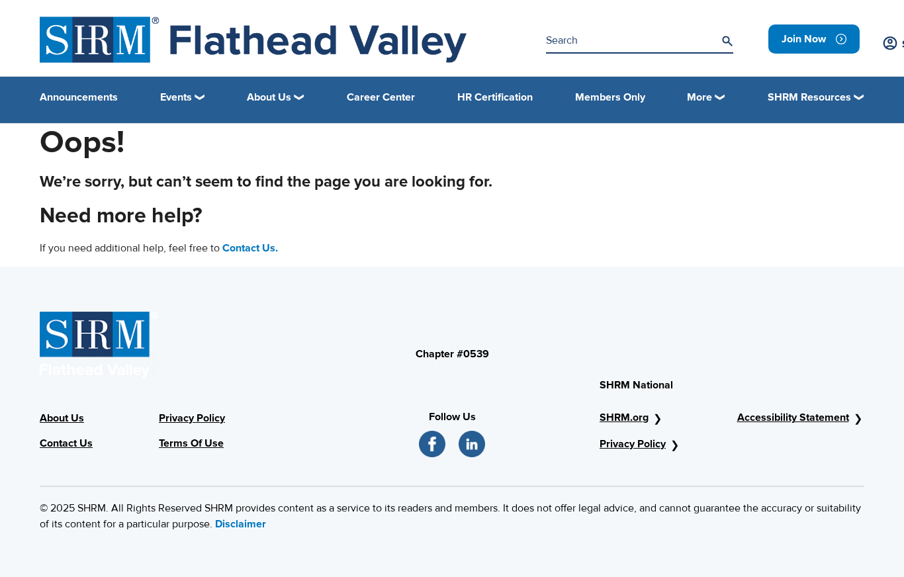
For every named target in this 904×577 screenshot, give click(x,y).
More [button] (699, 97)
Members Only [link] (610, 97)
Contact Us (66, 443)
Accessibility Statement (793, 417)
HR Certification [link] (495, 97)
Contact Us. (250, 248)
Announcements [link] (79, 97)
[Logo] (253, 40)
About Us (62, 418)
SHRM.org (624, 417)
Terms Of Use (191, 443)
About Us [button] (269, 97)
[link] (814, 39)
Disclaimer (240, 524)
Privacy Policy (192, 418)
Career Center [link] (381, 97)
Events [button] (176, 97)
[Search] (727, 41)
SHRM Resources (809, 97)
